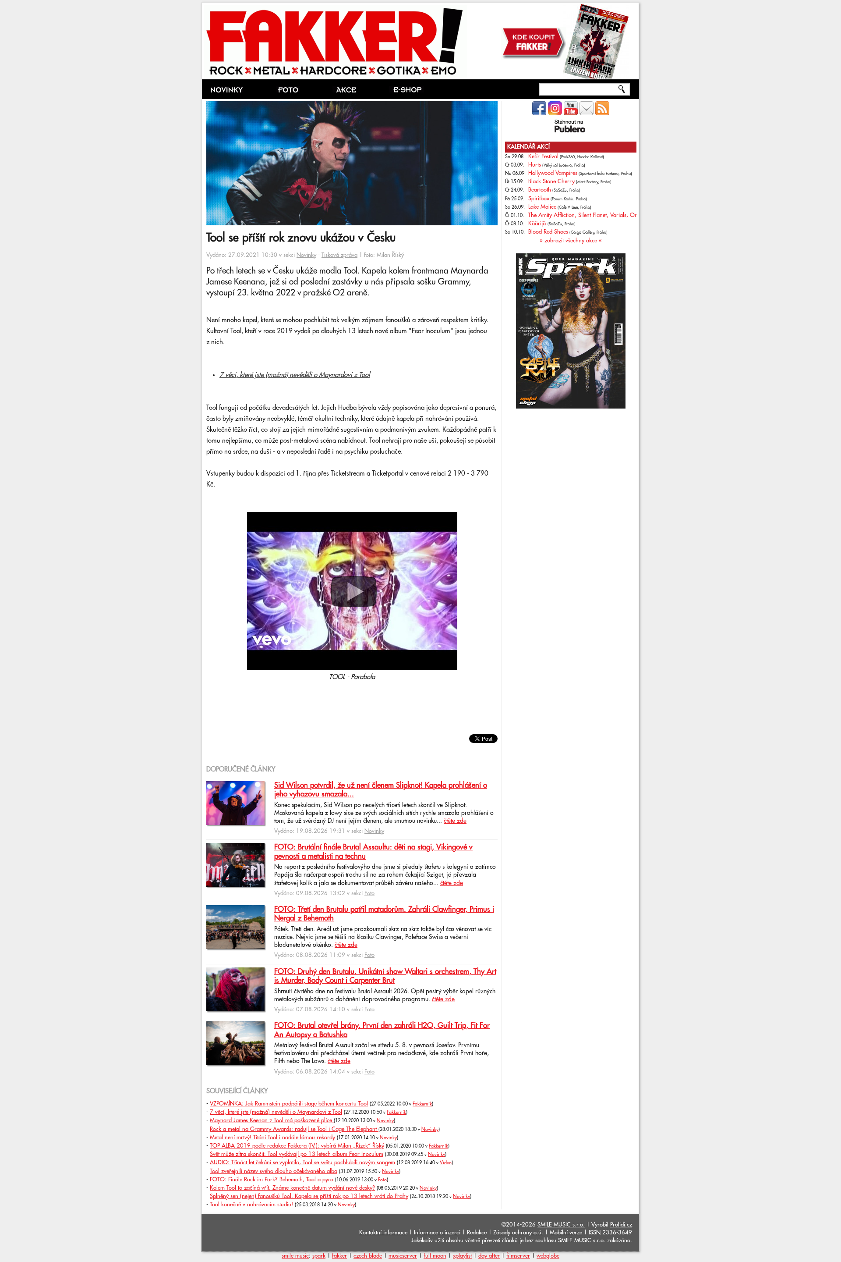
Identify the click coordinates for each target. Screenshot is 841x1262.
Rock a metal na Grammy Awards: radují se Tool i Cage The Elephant (294, 1129)
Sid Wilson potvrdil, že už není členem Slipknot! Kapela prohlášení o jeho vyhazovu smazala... (380, 790)
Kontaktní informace (383, 1233)
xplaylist (462, 1256)
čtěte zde (455, 821)
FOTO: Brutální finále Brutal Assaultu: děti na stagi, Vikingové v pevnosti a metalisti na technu (373, 851)
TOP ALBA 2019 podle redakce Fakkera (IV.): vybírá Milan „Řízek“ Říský (297, 1146)
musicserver (403, 1256)
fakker (339, 1256)
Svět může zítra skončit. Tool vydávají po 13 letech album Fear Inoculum (296, 1154)
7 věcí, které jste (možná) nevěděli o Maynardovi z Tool (294, 375)
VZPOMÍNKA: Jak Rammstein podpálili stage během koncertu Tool (289, 1104)
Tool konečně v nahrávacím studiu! (251, 1205)
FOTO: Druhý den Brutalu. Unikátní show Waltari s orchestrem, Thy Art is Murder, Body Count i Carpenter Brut (385, 976)
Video (446, 1163)
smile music (295, 1256)
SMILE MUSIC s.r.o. (561, 1225)
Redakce (477, 1233)
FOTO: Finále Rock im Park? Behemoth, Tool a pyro (271, 1180)
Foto (369, 893)
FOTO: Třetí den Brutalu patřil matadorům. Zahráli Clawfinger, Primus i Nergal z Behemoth (384, 914)
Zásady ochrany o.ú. (518, 1233)
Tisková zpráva (339, 255)
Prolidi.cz (621, 1225)
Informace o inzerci (437, 1233)
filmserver (518, 1256)
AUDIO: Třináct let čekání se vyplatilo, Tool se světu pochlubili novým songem (302, 1162)
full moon (435, 1256)
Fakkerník (422, 1104)
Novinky (306, 255)
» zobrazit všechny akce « (571, 241)
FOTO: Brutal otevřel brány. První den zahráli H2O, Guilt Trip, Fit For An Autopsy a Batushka (382, 1030)
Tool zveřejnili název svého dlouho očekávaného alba (273, 1171)
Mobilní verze (566, 1233)
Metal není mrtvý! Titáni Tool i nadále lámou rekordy (272, 1137)
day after (489, 1256)
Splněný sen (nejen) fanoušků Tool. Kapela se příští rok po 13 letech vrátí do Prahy (309, 1196)
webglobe (548, 1256)
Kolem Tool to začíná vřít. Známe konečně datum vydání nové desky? (292, 1188)
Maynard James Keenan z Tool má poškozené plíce (272, 1120)
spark (318, 1256)
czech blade (367, 1256)
